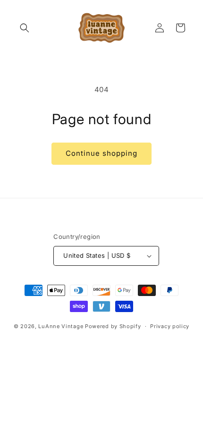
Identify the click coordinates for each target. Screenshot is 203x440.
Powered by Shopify (113, 326)
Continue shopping (101, 153)
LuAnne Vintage (60, 326)
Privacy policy (169, 326)
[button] (24, 27)
